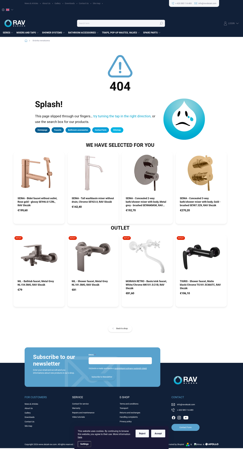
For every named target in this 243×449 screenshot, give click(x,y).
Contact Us (84, 3)
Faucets (57, 130)
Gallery (58, 3)
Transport (124, 408)
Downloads (70, 3)
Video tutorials (78, 417)
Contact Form (185, 427)
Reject (142, 433)
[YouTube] (186, 417)
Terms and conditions (129, 404)
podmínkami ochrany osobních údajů (131, 368)
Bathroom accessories (78, 130)
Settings (84, 444)
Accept (158, 433)
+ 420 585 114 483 (185, 410)
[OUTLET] (39, 257)
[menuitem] (8, 32)
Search (161, 23)
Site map (96, 3)
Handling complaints (129, 417)
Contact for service (80, 404)
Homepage (42, 130)
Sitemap (117, 130)
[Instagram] (179, 417)
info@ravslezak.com (186, 404)
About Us (46, 3)
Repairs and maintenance (83, 413)
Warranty (76, 408)
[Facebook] (173, 417)
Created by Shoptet (175, 444)
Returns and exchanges (130, 413)
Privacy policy (126, 421)
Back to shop (122, 328)
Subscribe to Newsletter (102, 377)
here (80, 437)
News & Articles (31, 3)
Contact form (100, 130)
